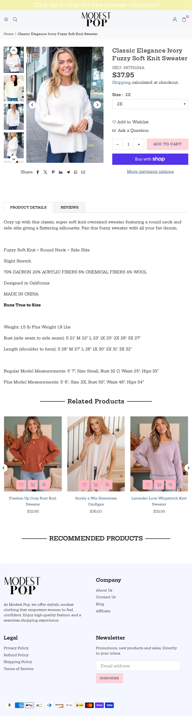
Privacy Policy (16, 648)
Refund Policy (16, 655)
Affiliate (103, 611)
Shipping (121, 82)
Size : (121, 94)
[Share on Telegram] (68, 172)
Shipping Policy (18, 662)
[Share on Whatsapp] (76, 172)
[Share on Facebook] (38, 172)
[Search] (15, 19)
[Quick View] (44, 484)
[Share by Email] (83, 172)
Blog (100, 604)
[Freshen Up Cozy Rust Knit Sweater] (33, 453)
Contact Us (106, 597)
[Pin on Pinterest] (53, 172)
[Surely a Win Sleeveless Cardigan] (96, 453)
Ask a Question (133, 130)
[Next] (97, 105)
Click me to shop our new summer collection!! (96, 5)
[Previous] (32, 105)
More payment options (150, 171)
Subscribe (109, 678)
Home (9, 34)
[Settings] (174, 19)
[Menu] (6, 19)
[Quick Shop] (33, 484)
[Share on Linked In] (60, 172)
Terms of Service (19, 669)
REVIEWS (70, 207)
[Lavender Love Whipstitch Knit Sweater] (159, 453)
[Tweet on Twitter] (46, 172)
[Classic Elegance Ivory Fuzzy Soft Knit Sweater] (14, 59)
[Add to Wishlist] (21, 484)
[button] (183, 19)
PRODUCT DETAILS (28, 207)
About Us (104, 590)
